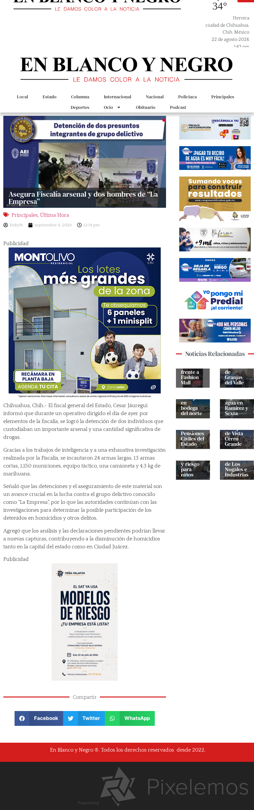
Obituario (145, 107)
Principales (222, 96)
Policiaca (187, 96)
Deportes (80, 107)
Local (22, 96)
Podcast (178, 107)
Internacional (117, 96)
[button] (39, 718)
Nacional (155, 96)
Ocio (108, 107)
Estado (50, 96)
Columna (80, 96)
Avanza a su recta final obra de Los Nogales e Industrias (236, 461)
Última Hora (54, 215)
